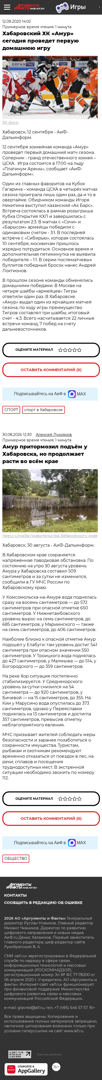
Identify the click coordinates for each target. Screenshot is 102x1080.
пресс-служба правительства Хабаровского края (49, 535)
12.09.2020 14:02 (16, 21)
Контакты (15, 895)
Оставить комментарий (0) (51, 369)
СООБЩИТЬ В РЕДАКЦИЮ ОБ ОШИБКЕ (43, 902)
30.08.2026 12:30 (17, 434)
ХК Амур (10, 122)
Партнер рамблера (49, 1054)
